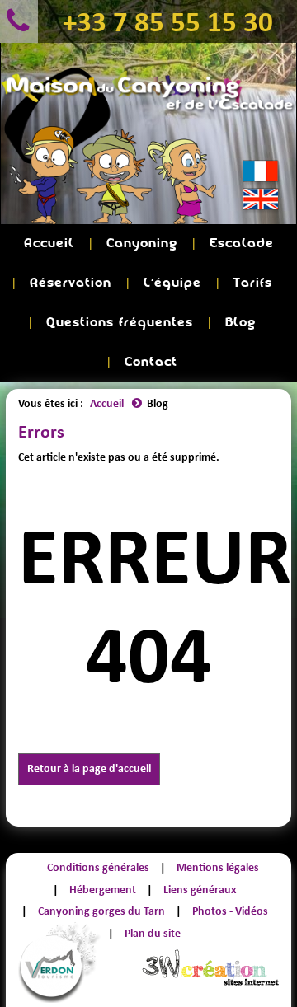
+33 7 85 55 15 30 (168, 21)
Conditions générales (98, 867)
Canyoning (141, 243)
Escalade (242, 243)
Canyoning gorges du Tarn (101, 911)
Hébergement (102, 890)
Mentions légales (218, 867)
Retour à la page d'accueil (89, 768)
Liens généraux (199, 890)
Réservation (70, 283)
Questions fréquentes (119, 322)
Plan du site (153, 933)
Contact (151, 362)
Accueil (49, 243)
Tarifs (252, 283)
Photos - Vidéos (230, 911)
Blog (240, 322)
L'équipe (172, 283)
